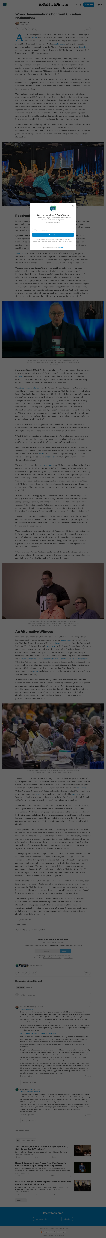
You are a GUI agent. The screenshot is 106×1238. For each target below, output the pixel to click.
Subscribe (53, 235)
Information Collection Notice (52, 242)
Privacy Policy (68, 242)
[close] (73, 206)
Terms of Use (63, 239)
